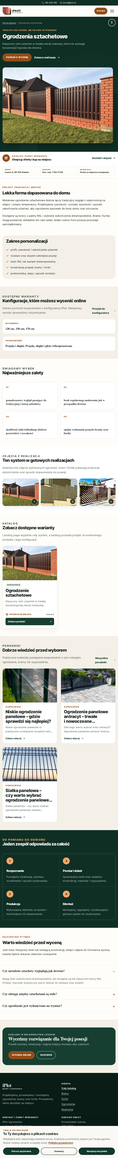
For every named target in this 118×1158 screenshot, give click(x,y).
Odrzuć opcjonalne (21, 1151)
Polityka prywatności (60, 1142)
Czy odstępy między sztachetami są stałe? (29, 994)
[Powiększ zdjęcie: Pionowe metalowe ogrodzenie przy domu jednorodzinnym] (59, 492)
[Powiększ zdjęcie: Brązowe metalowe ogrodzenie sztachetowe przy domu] (20, 492)
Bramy (65, 1093)
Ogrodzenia (68, 1104)
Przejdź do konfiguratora (100, 310)
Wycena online (21, 1055)
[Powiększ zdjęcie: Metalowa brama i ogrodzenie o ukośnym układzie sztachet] (97, 492)
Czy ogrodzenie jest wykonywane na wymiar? (32, 1005)
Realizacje (67, 1109)
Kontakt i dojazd (101, 158)
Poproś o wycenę (17, 57)
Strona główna (9, 23)
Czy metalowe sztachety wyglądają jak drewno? (33, 971)
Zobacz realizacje (45, 57)
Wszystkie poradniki (101, 660)
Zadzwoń (46, 1055)
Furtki (64, 1098)
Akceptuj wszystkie (97, 1151)
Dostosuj (59, 1151)
